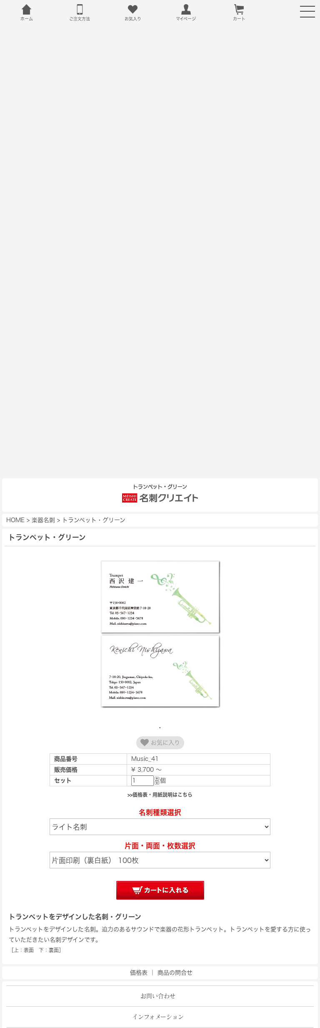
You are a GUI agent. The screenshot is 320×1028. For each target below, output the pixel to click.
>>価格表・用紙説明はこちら (160, 794)
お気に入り (164, 742)
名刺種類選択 (160, 812)
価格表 (139, 972)
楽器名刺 (43, 520)
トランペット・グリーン (93, 520)
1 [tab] (160, 727)
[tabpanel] (160, 635)
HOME (15, 520)
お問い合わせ (157, 996)
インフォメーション (158, 1017)
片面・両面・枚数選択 (160, 845)
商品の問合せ (175, 972)
